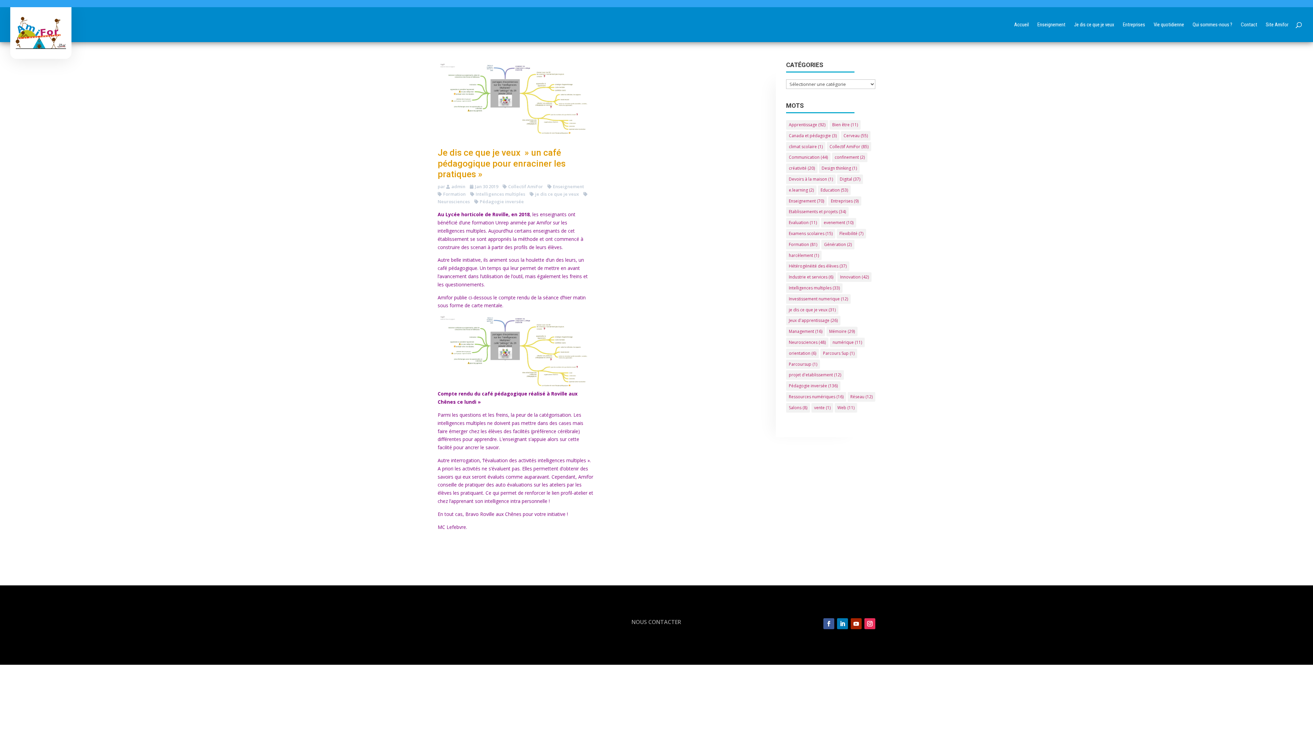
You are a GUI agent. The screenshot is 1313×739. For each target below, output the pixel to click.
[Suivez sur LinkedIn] (842, 623)
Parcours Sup (838, 353)
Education (834, 190)
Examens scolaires (811, 233)
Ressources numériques (816, 397)
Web (845, 408)
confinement (850, 157)
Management (805, 331)
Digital (850, 179)
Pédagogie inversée (502, 201)
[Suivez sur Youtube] (856, 623)
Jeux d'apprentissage (813, 320)
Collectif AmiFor (525, 186)
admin (458, 186)
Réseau (861, 397)
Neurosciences (807, 342)
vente (822, 408)
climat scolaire (806, 147)
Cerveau (856, 136)
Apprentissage (807, 125)
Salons (798, 408)
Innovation (854, 277)
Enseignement (568, 186)
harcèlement (804, 255)
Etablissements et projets (817, 212)
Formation (454, 194)
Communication (808, 157)
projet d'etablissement (815, 375)
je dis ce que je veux (557, 194)
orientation (802, 353)
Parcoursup (803, 364)
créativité (802, 168)
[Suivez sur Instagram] (869, 623)
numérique (847, 342)
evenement (838, 222)
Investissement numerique (818, 299)
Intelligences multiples (500, 194)
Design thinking (839, 168)
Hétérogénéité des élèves (818, 266)
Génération (838, 244)
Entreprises (845, 201)
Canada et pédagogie (813, 136)
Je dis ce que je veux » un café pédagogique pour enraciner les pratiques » (502, 163)
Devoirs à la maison (811, 179)
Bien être (845, 125)
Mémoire (842, 331)
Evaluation (803, 222)
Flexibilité (851, 233)
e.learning (801, 190)
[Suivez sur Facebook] (828, 623)
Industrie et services (811, 277)
